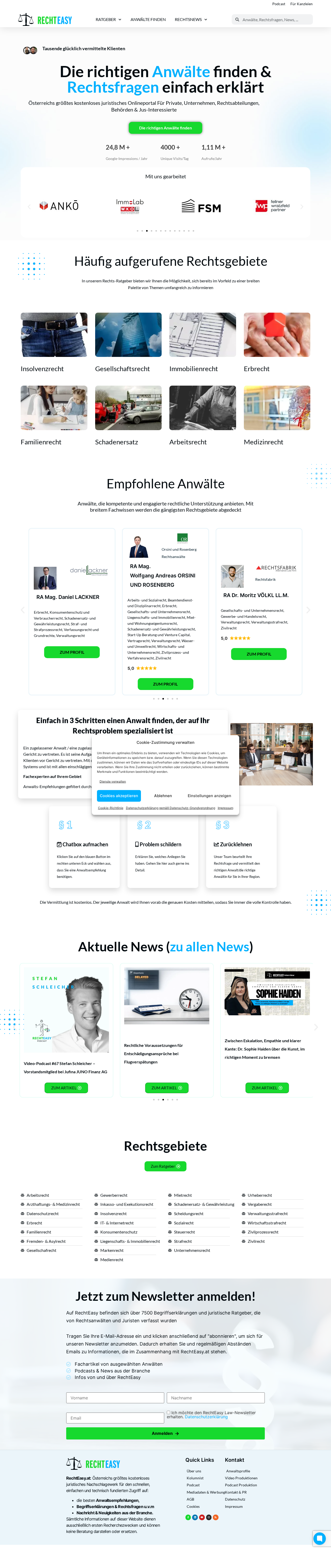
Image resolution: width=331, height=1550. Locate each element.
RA (39, 597)
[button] (29, 206)
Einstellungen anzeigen (209, 795)
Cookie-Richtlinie (110, 808)
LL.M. (282, 595)
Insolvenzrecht (42, 368)
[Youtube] (202, 1517)
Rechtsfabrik (265, 579)
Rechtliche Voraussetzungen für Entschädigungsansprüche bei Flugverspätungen (153, 1053)
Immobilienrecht (193, 368)
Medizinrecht (263, 442)
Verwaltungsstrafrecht (269, 622)
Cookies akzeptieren (119, 795)
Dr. (235, 595)
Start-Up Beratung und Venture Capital (158, 635)
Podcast (278, 4)
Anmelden (165, 1433)
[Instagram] (209, 1517)
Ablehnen (163, 795)
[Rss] (216, 1517)
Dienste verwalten (113, 781)
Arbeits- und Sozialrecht (146, 600)
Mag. (51, 597)
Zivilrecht (163, 658)
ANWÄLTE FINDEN (148, 19)
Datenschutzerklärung (206, 1416)
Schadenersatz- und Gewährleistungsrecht (161, 629)
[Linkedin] (195, 1517)
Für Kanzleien (301, 4)
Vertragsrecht (138, 640)
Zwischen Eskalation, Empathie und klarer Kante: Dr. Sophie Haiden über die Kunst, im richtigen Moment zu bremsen (265, 1049)
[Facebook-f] (188, 1517)
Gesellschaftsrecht (122, 368)
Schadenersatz (116, 442)
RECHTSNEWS (188, 19)
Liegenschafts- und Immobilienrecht (156, 617)
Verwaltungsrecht (70, 635)
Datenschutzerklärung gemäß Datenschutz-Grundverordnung (170, 808)
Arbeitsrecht (188, 442)
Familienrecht (41, 442)
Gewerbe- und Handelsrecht (243, 616)
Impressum (225, 808)
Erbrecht (257, 368)
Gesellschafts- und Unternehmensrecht (158, 611)
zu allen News (209, 946)
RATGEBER (106, 19)
